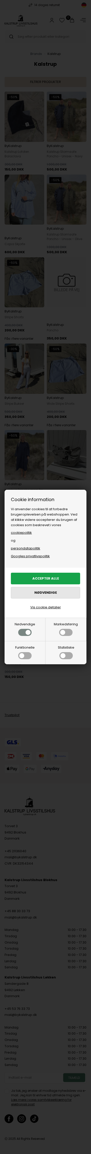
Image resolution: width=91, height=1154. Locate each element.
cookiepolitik (21, 532)
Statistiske (66, 647)
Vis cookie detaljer (45, 607)
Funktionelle (25, 647)
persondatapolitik (25, 548)
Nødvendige (25, 624)
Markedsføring (66, 624)
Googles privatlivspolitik (30, 556)
